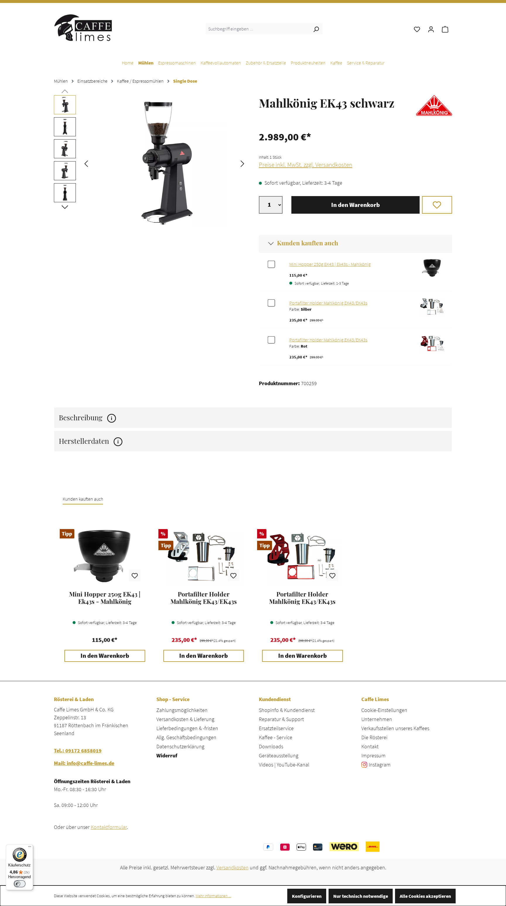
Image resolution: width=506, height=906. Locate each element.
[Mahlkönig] (434, 108)
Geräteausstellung (278, 755)
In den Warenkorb (355, 205)
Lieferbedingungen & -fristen (187, 728)
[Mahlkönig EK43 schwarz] (164, 163)
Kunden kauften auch (307, 243)
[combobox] (258, 28)
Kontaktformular (109, 827)
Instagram (380, 764)
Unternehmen (376, 719)
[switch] (19, 883)
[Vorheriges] (86, 163)
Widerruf (166, 755)
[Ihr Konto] (431, 29)
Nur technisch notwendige (360, 896)
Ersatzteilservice (276, 728)
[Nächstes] (242, 163)
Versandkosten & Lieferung (185, 719)
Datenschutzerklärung (180, 746)
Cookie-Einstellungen (384, 710)
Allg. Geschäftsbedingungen (186, 737)
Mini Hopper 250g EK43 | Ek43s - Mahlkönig (330, 264)
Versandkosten (232, 867)
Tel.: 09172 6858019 (78, 750)
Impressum (373, 755)
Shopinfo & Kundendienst (287, 710)
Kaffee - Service (275, 737)
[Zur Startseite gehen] (83, 27)
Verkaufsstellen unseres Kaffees (395, 728)
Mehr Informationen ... (213, 895)
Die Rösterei (374, 737)
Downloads (271, 746)
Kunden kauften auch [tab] (83, 499)
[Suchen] (316, 28)
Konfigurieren (307, 896)
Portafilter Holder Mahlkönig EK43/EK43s (328, 303)
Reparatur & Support (281, 719)
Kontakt (370, 746)
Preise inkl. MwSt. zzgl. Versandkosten (305, 165)
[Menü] (29, 847)
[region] (150, 163)
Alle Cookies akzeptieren (425, 896)
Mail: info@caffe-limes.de (84, 763)
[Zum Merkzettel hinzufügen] (437, 205)
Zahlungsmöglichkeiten (182, 710)
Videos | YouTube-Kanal (284, 764)
